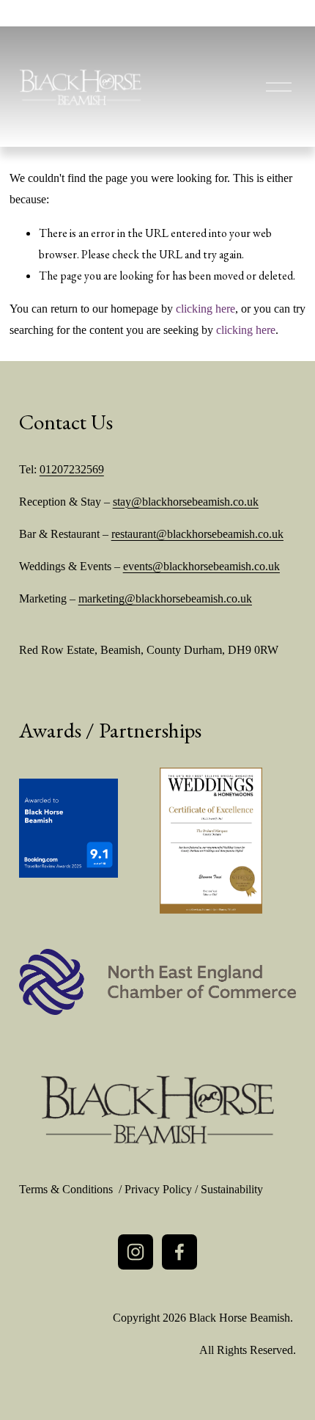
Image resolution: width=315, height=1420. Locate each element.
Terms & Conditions (66, 1189)
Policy (176, 1189)
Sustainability (232, 1189)
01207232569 (72, 469)
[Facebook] (179, 1252)
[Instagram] (135, 1252)
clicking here (205, 308)
